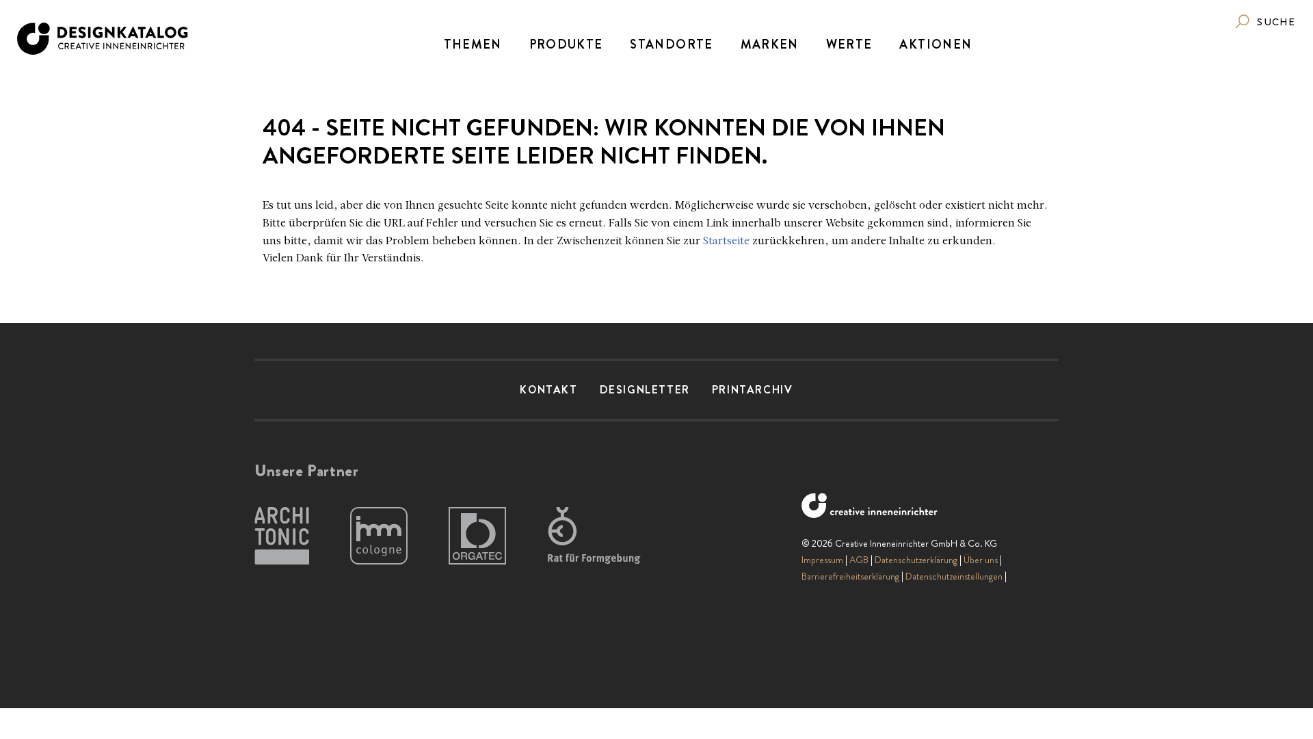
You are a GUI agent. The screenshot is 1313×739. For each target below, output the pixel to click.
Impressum (822, 560)
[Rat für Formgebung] (596, 536)
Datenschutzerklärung (916, 560)
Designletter (645, 390)
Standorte (671, 44)
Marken (770, 44)
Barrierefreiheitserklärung (850, 576)
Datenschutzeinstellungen (954, 576)
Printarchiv (752, 390)
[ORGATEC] (477, 536)
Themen (473, 44)
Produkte (566, 44)
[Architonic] (281, 536)
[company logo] (103, 39)
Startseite (726, 241)
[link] (1264, 21)
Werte (849, 44)
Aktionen (935, 44)
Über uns (981, 560)
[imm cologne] (379, 536)
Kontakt (548, 390)
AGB (858, 560)
